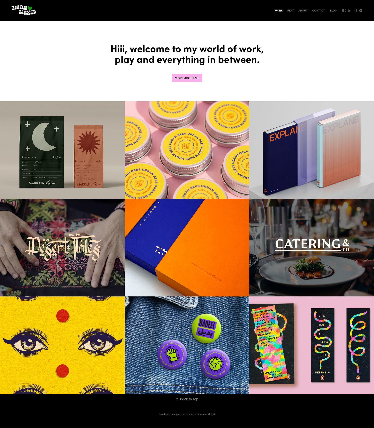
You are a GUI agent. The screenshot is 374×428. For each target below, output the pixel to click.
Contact (318, 10)
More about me (187, 78)
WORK (278, 10)
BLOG (333, 10)
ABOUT (303, 10)
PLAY (290, 10)
